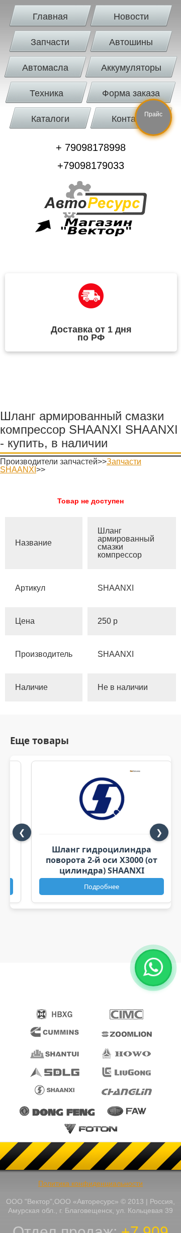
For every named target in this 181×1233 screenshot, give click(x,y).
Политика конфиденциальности (90, 1183)
